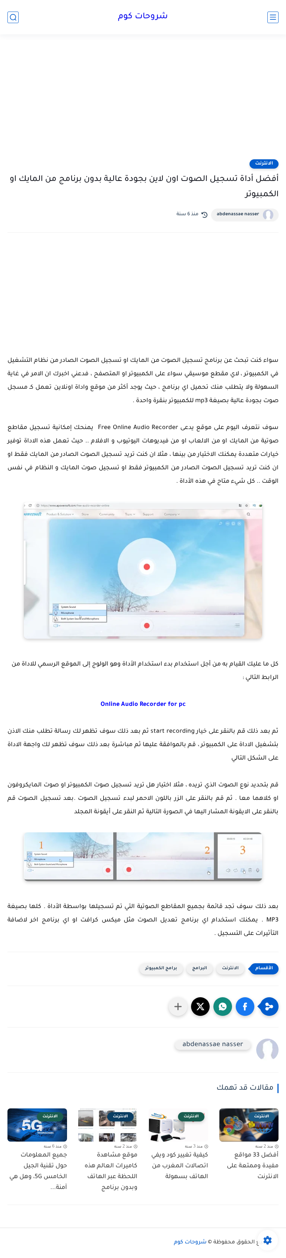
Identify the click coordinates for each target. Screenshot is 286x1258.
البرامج (199, 968)
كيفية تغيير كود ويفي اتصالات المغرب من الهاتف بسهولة (179, 1166)
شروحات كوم (143, 17)
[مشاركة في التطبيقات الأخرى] (178, 1006)
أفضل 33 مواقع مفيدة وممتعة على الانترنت (253, 1166)
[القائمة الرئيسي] (273, 17)
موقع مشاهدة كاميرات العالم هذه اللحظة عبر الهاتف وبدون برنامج (111, 1171)
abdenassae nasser (238, 214)
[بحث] (13, 17)
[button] (245, 1006)
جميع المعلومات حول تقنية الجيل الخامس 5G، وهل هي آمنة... (38, 1171)
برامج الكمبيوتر (161, 968)
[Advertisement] (143, 101)
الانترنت (264, 163)
